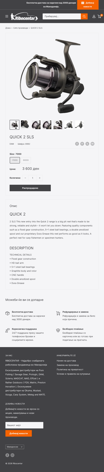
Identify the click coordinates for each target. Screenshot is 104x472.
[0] (99, 16)
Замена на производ (68, 365)
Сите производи (20, 28)
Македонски (12, 447)
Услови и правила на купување (73, 373)
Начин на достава (66, 360)
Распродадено (30, 188)
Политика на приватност (70, 369)
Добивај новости (88, 4)
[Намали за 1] (25, 178)
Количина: (15, 177)
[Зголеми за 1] (40, 178)
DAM (12, 144)
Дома (8, 28)
